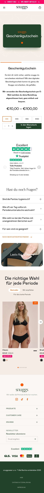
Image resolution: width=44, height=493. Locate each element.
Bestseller (14, 290)
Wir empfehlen (28, 290)
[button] (40, 7)
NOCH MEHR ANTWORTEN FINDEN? (15, 237)
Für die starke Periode (22, 294)
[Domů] (22, 7)
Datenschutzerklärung (21, 482)
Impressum (21, 487)
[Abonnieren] (35, 439)
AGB (21, 477)
